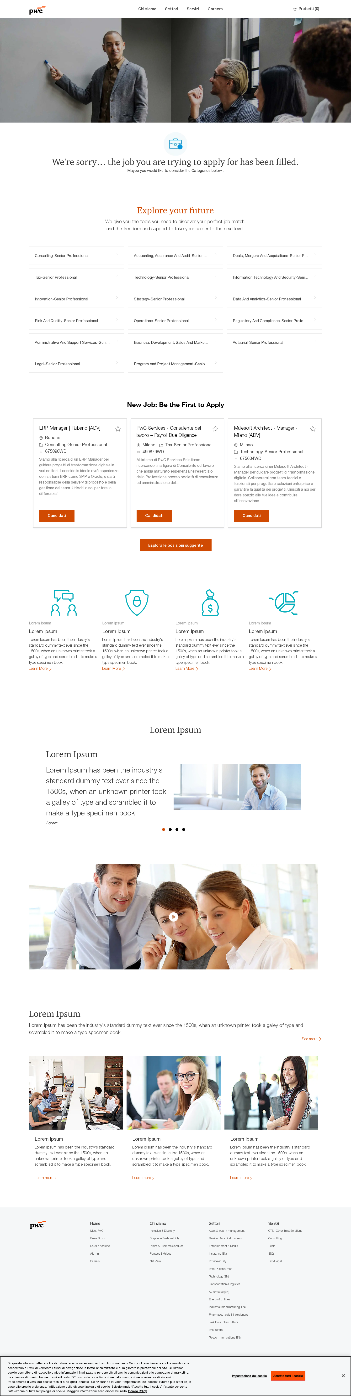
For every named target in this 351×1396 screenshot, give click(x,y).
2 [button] (170, 829)
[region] (175, 1376)
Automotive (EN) (219, 1291)
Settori (171, 9)
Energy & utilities (219, 1299)
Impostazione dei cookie (249, 1375)
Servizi (193, 9)
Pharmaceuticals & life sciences (228, 1314)
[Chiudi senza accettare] (343, 1375)
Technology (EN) (219, 1276)
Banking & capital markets (225, 1238)
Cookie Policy (137, 1391)
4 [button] (183, 829)
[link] (40, 668)
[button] (176, 545)
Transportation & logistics (224, 1284)
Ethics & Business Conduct (166, 1246)
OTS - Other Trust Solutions (285, 1230)
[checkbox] (118, 428)
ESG (271, 1253)
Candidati (61, 515)
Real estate (216, 1330)
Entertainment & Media (223, 1246)
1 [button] (163, 829)
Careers (215, 9)
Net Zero (155, 1261)
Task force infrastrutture (223, 1322)
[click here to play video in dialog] (173, 917)
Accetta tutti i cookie (288, 1375)
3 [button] (177, 829)
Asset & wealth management (227, 1230)
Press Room (97, 1238)
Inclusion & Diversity (162, 1230)
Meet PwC (96, 1230)
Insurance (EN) (218, 1253)
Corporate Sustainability (165, 1238)
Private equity (217, 1261)
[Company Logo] (53, 9)
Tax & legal (275, 1261)
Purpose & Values (160, 1253)
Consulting (275, 1238)
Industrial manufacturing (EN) (227, 1307)
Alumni (95, 1253)
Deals (271, 1246)
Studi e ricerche (100, 1246)
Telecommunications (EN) (224, 1337)
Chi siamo (147, 9)
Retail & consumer (220, 1269)
